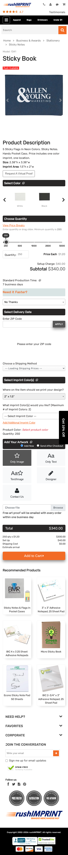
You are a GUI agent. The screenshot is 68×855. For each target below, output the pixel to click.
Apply (59, 324)
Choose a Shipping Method (20, 363)
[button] (63, 427)
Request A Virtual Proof (18, 173)
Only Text (51, 458)
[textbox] (34, 416)
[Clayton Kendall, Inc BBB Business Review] (24, 844)
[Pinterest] (24, 784)
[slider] (6, 242)
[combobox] (34, 302)
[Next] (60, 100)
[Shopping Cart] (64, 4)
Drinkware (43, 20)
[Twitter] (13, 784)
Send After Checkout (51, 446)
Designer (51, 479)
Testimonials (57, 12)
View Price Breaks (14, 225)
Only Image (17, 461)
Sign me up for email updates (27, 760)
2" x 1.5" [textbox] (9, 396)
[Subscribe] (56, 753)
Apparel (17, 20)
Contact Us (17, 496)
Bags (29, 20)
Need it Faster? (15, 292)
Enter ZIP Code (12, 318)
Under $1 (57, 20)
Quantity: (10, 255)
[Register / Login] (50, 4)
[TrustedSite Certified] (19, 768)
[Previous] (7, 100)
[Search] (62, 30)
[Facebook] (8, 784)
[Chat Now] (57, 4)
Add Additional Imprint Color (19, 422)
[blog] (19, 784)
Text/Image (17, 475)
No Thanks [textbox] (11, 302)
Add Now (29, 446)
